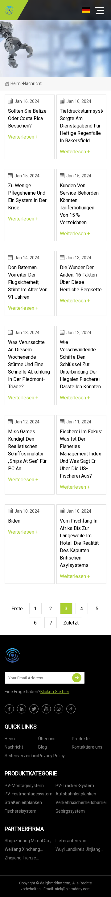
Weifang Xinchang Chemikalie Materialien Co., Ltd (27, 850)
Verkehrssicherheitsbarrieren (81, 802)
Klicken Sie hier (54, 691)
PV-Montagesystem (24, 785)
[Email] (76, 677)
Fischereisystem (20, 811)
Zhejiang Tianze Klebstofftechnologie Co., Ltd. (29, 859)
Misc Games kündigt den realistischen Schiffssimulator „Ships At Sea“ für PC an (27, 450)
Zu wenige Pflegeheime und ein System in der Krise (27, 197)
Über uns (47, 738)
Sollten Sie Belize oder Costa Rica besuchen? (27, 118)
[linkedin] (21, 708)
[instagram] (58, 708)
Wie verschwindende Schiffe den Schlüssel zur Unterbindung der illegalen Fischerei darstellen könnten (80, 364)
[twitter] (34, 708)
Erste (17, 609)
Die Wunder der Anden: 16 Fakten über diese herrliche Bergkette (81, 279)
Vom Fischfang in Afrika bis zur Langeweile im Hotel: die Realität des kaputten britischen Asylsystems (79, 543)
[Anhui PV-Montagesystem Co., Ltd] (9, 10)
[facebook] (9, 708)
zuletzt (71, 623)
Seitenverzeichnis (22, 755)
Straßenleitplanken (23, 802)
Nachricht (14, 747)
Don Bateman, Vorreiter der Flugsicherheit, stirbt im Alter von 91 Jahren (27, 282)
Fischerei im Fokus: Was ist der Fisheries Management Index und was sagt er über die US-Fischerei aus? (81, 454)
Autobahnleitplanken (76, 793)
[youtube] (46, 708)
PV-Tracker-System (75, 785)
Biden (14, 521)
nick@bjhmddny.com (73, 889)
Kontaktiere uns (87, 747)
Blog (42, 747)
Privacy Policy (51, 755)
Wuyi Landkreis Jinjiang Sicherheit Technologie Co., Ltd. (78, 850)
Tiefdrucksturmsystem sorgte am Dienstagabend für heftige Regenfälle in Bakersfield (81, 125)
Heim (15, 83)
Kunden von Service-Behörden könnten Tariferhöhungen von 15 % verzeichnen (79, 204)
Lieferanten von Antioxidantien (71, 841)
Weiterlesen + (23, 137)
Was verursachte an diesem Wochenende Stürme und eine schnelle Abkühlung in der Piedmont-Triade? (29, 364)
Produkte (81, 738)
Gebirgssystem (70, 811)
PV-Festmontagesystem (28, 793)
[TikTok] (71, 708)
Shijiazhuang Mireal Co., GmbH (28, 841)
